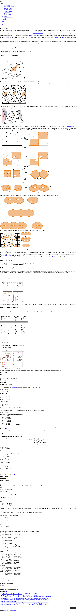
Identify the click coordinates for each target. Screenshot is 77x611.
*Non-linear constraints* (65, 37)
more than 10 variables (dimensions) (34, 35)
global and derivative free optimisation (38, 33)
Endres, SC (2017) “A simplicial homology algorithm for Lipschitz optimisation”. (12, 594)
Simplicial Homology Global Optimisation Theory (10, 6)
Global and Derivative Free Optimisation (9, 5)
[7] (16, 272)
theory (15, 37)
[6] (58, 256)
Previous (1, 607)
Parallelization (5, 18)
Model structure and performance (8, 17)
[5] (52, 256)
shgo (1, 0)
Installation (56, 37)
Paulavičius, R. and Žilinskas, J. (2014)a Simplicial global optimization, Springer (12, 601)
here (14, 251)
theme (7, 610)
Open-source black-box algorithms (8, 8)
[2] (0, 53)
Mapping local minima (8, 14)
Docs (2, 24)
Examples (3, 10)
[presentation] (38, 44)
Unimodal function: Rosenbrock (8, 11)
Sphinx (4, 610)
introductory (7, 37)
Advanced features (4, 16)
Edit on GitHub (4, 25)
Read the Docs (14, 610)
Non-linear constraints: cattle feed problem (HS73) (10, 15)
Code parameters (4, 19)
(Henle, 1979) (68, 129)
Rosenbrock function (14, 387)
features (24, 37)
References (3, 21)
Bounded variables (7, 12)
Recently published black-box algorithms (9, 9)
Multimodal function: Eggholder (8, 13)
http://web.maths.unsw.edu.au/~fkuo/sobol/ (5, 255)
